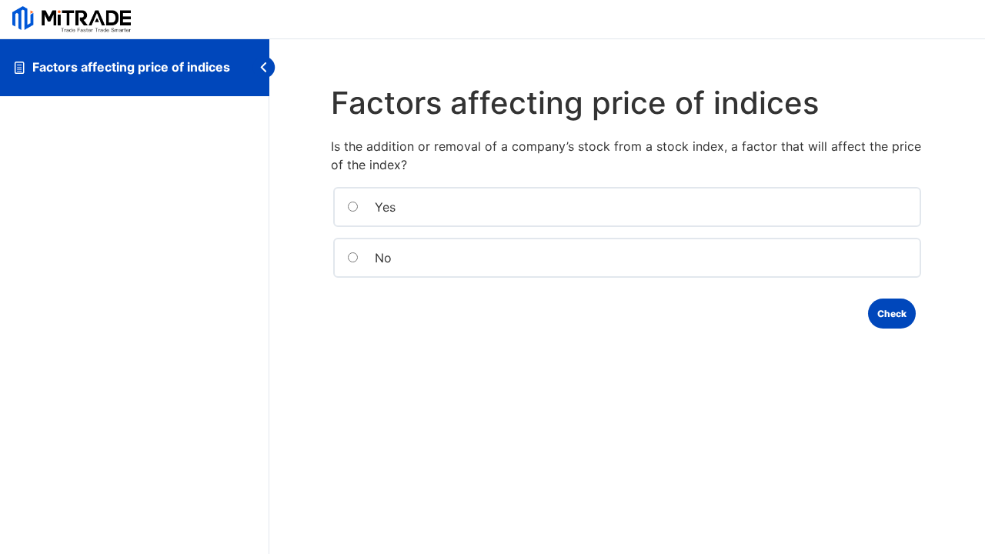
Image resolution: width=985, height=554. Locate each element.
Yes (383, 207)
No (381, 257)
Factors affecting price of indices (131, 67)
